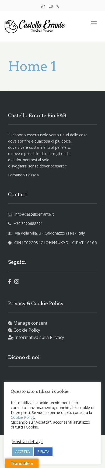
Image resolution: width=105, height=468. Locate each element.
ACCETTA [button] (22, 451)
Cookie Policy (26, 330)
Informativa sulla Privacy (39, 337)
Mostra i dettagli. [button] (27, 441)
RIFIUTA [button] (43, 451)
